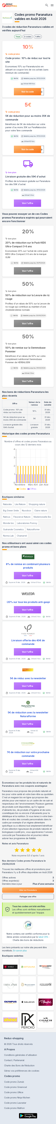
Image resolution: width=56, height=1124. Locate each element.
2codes (27, 37)
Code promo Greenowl (15, 1087)
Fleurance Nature (21, 517)
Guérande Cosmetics (13, 529)
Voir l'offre (27, 203)
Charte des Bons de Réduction (19, 1065)
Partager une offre (28, 896)
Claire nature (40, 510)
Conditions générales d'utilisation (20, 1055)
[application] (28, 468)
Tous (18, 37)
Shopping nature (37, 504)
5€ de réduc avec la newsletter (28, 678)
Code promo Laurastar (15, 1103)
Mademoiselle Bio (42, 517)
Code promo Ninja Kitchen (17, 1097)
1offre (37, 37)
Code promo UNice (13, 1092)
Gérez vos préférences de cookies (21, 1070)
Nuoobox (26, 510)
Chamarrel (22, 535)
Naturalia (7, 504)
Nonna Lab (8, 535)
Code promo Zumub (14, 1082)
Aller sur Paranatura (28, 890)
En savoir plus (20, 950)
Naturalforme (33, 529)
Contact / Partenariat (14, 1060)
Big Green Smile (11, 510)
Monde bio (8, 523)
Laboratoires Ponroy (27, 523)
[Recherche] (47, 5)
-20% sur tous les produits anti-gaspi (28, 602)
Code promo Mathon (14, 1108)
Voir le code (27, 91)
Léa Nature (20, 504)
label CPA (43, 937)
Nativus (6, 517)
